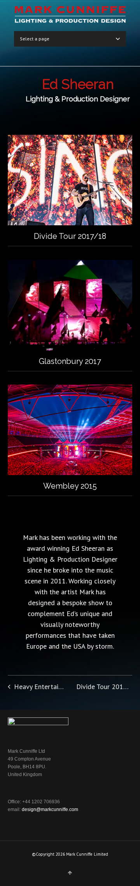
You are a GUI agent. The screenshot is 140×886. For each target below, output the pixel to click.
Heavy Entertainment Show (54, 686)
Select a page (34, 39)
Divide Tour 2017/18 (70, 236)
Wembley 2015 (70, 486)
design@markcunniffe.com (50, 809)
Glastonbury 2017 (70, 361)
